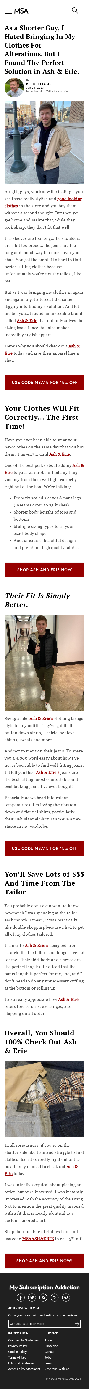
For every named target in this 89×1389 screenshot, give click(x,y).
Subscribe (51, 1346)
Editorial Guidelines (21, 1363)
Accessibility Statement (24, 1369)
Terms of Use (17, 1357)
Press (48, 1363)
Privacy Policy (17, 1346)
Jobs (47, 1357)
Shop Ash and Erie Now (44, 569)
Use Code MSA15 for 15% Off (44, 382)
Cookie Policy (17, 1351)
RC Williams (39, 84)
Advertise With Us (56, 1369)
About (48, 1340)
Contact (49, 1351)
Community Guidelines (23, 1340)
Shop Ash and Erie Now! (44, 1260)
